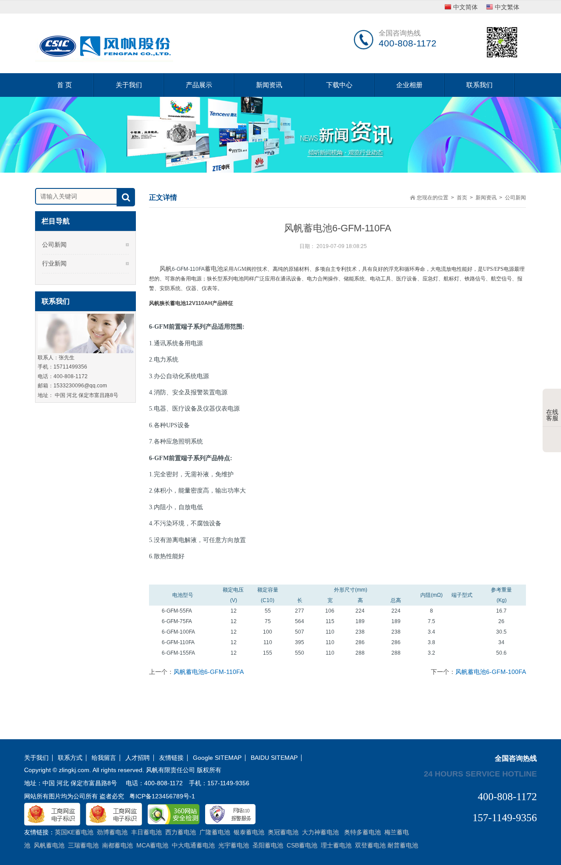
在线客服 (552, 415)
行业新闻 (54, 263)
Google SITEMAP (217, 758)
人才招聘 (137, 758)
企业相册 (409, 85)
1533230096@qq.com (80, 386)
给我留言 (104, 758)
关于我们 (129, 85)
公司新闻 (54, 244)
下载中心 (339, 85)
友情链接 (171, 758)
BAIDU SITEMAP (274, 758)
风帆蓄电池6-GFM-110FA (209, 671)
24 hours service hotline (480, 773)
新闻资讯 (269, 85)
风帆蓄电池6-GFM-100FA (490, 671)
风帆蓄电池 (191, 269)
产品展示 (199, 85)
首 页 (64, 85)
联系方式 (70, 758)
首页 (462, 198)
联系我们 (479, 85)
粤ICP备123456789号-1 (162, 796)
